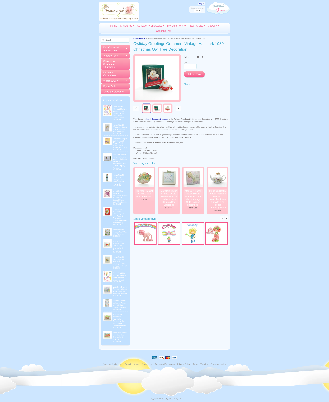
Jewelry (212, 25)
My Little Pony (175, 25)
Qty (185, 63)
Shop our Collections (112, 364)
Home (113, 25)
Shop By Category (113, 91)
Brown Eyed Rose (167, 399)
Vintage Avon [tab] (110, 81)
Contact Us (147, 364)
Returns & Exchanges (165, 364)
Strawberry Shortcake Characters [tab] (109, 64)
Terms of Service (200, 364)
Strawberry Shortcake (149, 25)
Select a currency (197, 8)
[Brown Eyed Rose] (119, 19)
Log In (201, 4)
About (136, 364)
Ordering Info (163, 30)
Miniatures (126, 25)
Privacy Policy (183, 364)
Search (128, 364)
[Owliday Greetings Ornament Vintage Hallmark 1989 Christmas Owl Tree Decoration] (146, 108)
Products (142, 38)
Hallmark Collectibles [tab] (109, 74)
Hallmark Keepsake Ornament (156, 119)
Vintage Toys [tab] (110, 55)
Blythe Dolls (109, 86)
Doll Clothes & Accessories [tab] (111, 49)
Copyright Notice (218, 364)
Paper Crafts (196, 25)
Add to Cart (194, 74)
